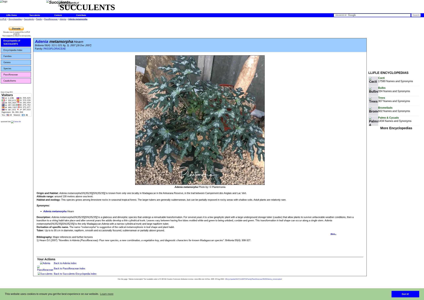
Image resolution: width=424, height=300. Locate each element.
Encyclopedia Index (12, 50)
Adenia (63, 19)
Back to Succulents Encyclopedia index (75, 273)
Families (7, 56)
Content (58, 15)
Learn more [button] (106, 294)
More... (333, 234)
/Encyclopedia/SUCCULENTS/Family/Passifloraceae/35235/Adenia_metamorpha (253, 279)
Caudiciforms (9, 81)
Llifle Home (11, 15)
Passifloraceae (51, 19)
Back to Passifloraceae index (69, 268)
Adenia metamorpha (77, 19)
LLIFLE (3, 19)
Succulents (34, 15)
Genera (6, 62)
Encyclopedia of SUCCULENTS (11, 42)
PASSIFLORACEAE (55, 48)
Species (7, 68)
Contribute (81, 15)
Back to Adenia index (65, 263)
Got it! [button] (405, 294)
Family (39, 19)
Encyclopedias (15, 19)
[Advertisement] (396, 44)
